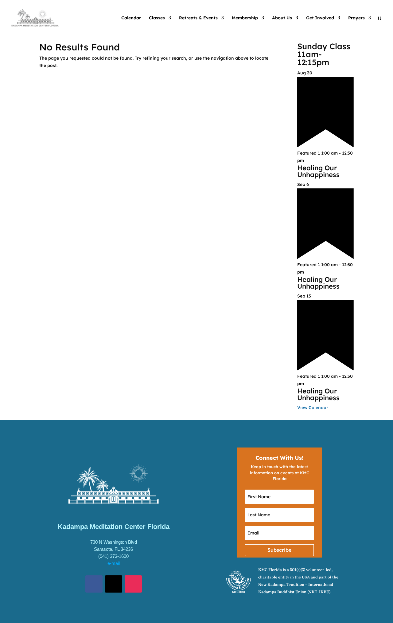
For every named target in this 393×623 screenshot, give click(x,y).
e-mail (113, 563)
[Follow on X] (113, 584)
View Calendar (312, 407)
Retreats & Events (198, 18)
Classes (157, 18)
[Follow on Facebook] (94, 584)
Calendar (131, 18)
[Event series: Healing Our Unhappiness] (307, 160)
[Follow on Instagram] (133, 584)
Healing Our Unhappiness (318, 171)
